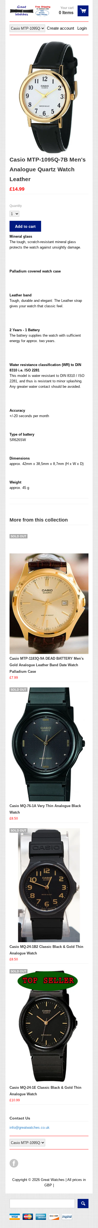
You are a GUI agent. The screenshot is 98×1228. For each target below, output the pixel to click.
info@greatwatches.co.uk (30, 1127)
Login (82, 28)
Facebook (14, 1163)
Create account (60, 28)
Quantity (16, 206)
